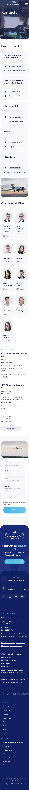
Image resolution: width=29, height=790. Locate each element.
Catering (5, 714)
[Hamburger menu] (26, 3)
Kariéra (5, 729)
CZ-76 (5, 408)
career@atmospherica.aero (16, 172)
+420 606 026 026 (15, 66)
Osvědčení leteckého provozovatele (13, 643)
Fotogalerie (6, 722)
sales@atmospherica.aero (16, 71)
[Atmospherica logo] (14, 3)
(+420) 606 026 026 (16, 580)
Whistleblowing (7, 750)
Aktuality (5, 725)
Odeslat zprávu (13, 510)
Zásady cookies (7, 746)
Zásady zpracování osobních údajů (13, 743)
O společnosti (7, 718)
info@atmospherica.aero (17, 147)
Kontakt (5, 733)
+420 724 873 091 (15, 117)
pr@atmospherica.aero (16, 121)
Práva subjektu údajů (9, 754)
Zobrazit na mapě (11, 428)
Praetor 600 (6, 711)
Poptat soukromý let (13, 562)
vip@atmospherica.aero (17, 96)
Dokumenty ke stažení (9, 765)
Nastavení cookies (14, 780)
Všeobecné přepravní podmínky (11, 646)
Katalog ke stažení (8, 761)
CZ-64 (5, 377)
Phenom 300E (7, 707)
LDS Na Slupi (6, 757)
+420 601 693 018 (15, 92)
